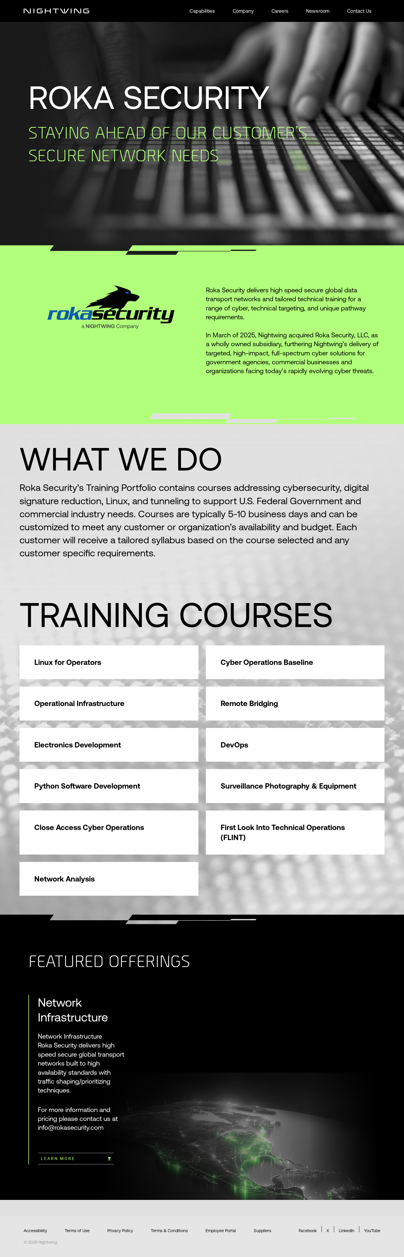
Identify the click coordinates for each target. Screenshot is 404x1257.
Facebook (308, 1230)
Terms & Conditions (169, 1230)
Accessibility (35, 1230)
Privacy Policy (120, 1230)
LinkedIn (346, 1230)
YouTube (372, 1230)
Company (243, 11)
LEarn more (58, 1158)
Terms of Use (77, 1230)
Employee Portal (221, 1230)
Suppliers (262, 1230)
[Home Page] (56, 11)
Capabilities (202, 11)
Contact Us (359, 11)
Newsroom (317, 11)
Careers (280, 11)
